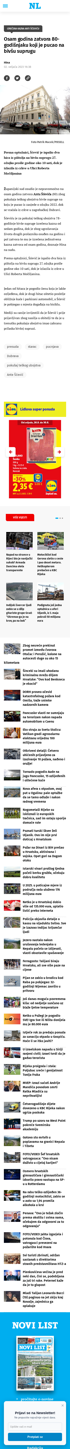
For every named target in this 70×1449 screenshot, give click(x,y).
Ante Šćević (15, 375)
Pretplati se (35, 1436)
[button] (59, 452)
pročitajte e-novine (37, 1399)
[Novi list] (35, 6)
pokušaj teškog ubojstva (24, 365)
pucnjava (52, 347)
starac (32, 347)
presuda (13, 347)
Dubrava (13, 356)
